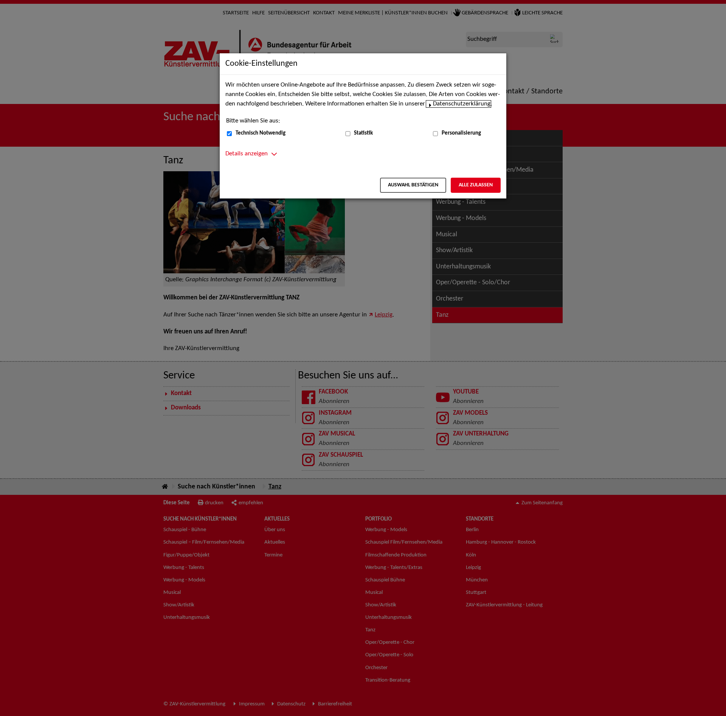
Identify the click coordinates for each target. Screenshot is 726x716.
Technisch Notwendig (260, 133)
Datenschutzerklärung (461, 104)
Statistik (363, 133)
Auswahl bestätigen (413, 185)
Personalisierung (461, 133)
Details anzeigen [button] (246, 154)
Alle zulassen (476, 185)
